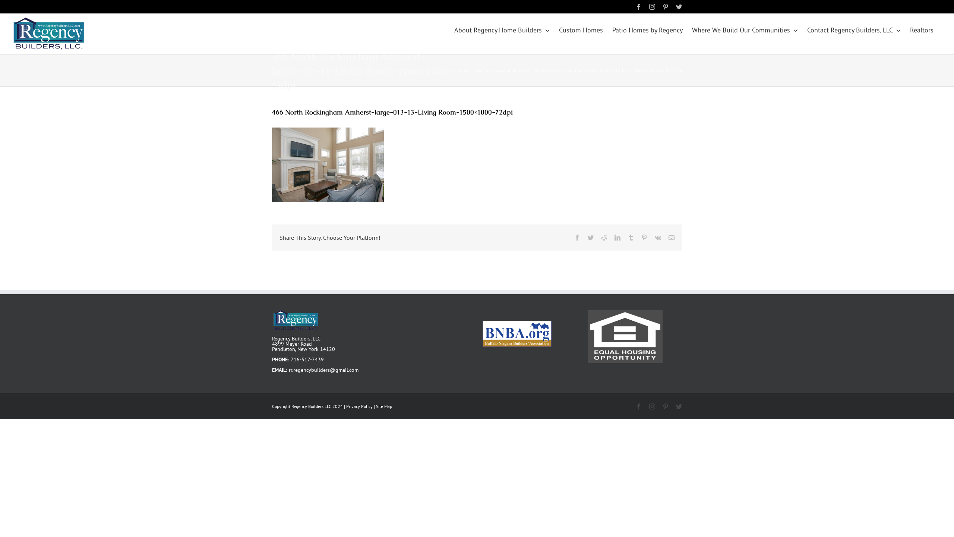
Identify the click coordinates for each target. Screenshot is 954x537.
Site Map (384, 406)
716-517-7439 (307, 359)
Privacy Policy (359, 406)
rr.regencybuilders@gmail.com (323, 370)
